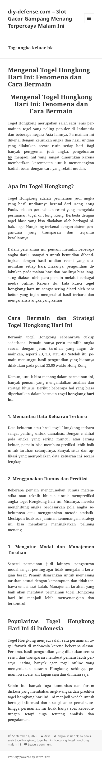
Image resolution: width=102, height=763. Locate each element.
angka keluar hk (68, 736)
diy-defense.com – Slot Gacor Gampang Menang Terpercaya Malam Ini (40, 18)
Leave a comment (39, 744)
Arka (47, 736)
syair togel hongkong (21, 740)
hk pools (85, 736)
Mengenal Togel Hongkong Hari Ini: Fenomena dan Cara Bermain (49, 77)
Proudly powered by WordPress (29, 757)
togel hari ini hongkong (52, 740)
